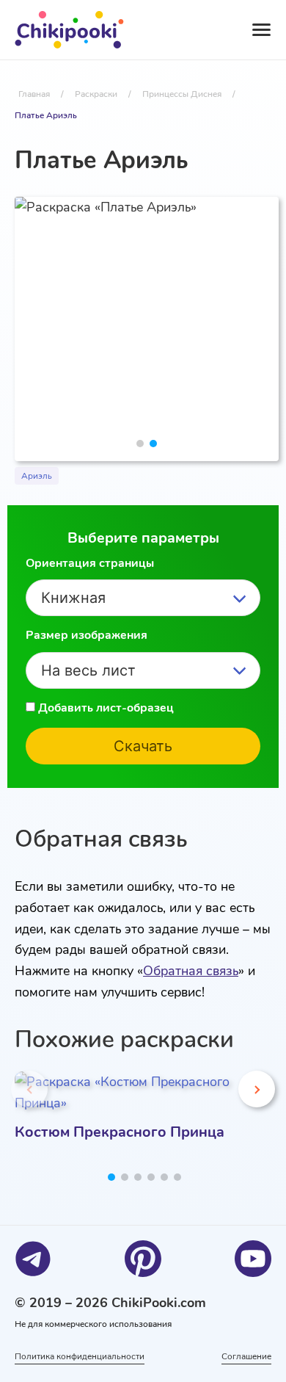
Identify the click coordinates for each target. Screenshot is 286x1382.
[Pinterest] (143, 1258)
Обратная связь (190, 971)
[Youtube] (253, 1258)
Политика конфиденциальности (79, 1356)
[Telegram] (33, 1258)
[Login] (187, 30)
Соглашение (246, 1356)
